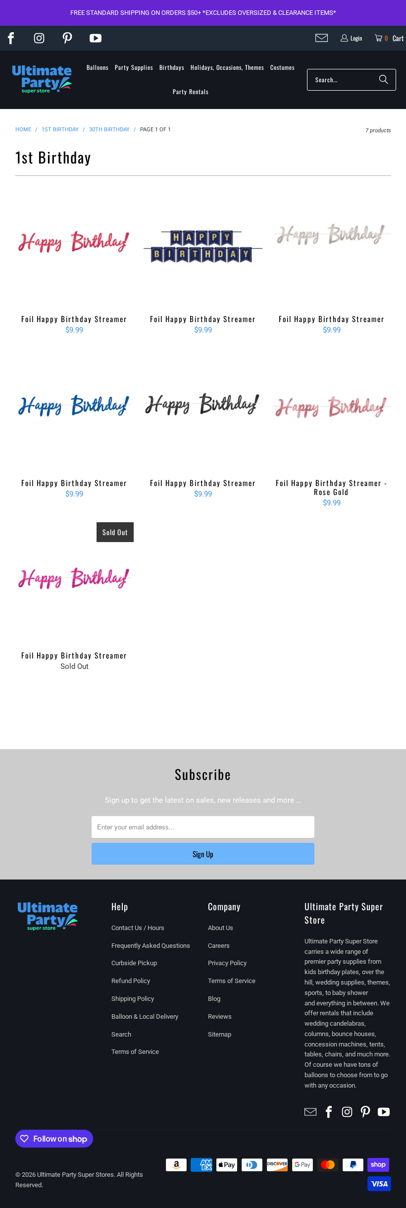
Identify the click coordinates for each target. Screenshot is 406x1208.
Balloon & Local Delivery (144, 1016)
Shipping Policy (132, 998)
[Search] (383, 80)
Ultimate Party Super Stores (75, 1174)
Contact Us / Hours (137, 928)
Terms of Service (135, 1051)
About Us (220, 928)
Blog (214, 998)
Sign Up (203, 853)
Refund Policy (130, 981)
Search (121, 1034)
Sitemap (219, 1034)
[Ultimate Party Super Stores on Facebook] (11, 38)
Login (356, 38)
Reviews (220, 1016)
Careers (219, 945)
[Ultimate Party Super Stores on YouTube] (95, 38)
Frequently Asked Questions (150, 945)
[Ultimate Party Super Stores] (42, 80)
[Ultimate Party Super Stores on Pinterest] (67, 38)
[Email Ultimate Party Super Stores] (321, 38)
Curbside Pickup (134, 963)
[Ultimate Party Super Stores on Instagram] (39, 38)
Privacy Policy (227, 963)
